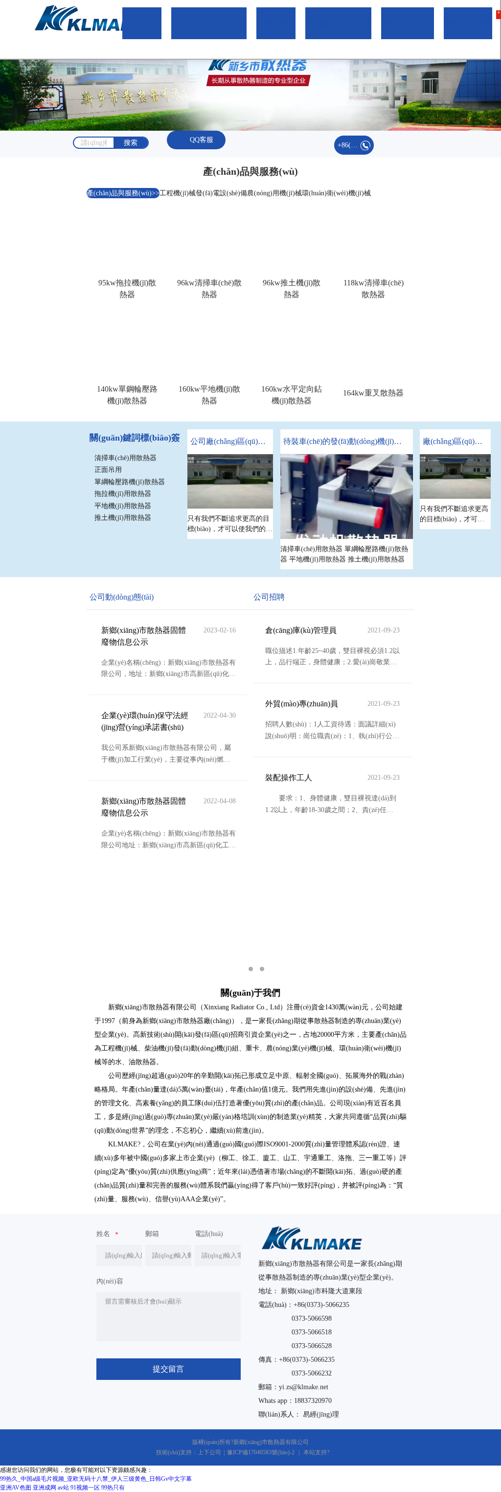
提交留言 (168, 1369)
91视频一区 (85, 1487)
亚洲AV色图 (15, 1487)
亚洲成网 (44, 1487)
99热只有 (113, 1487)
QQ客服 (201, 139)
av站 (63, 1487)
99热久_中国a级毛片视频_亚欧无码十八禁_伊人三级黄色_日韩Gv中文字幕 (96, 1478)
